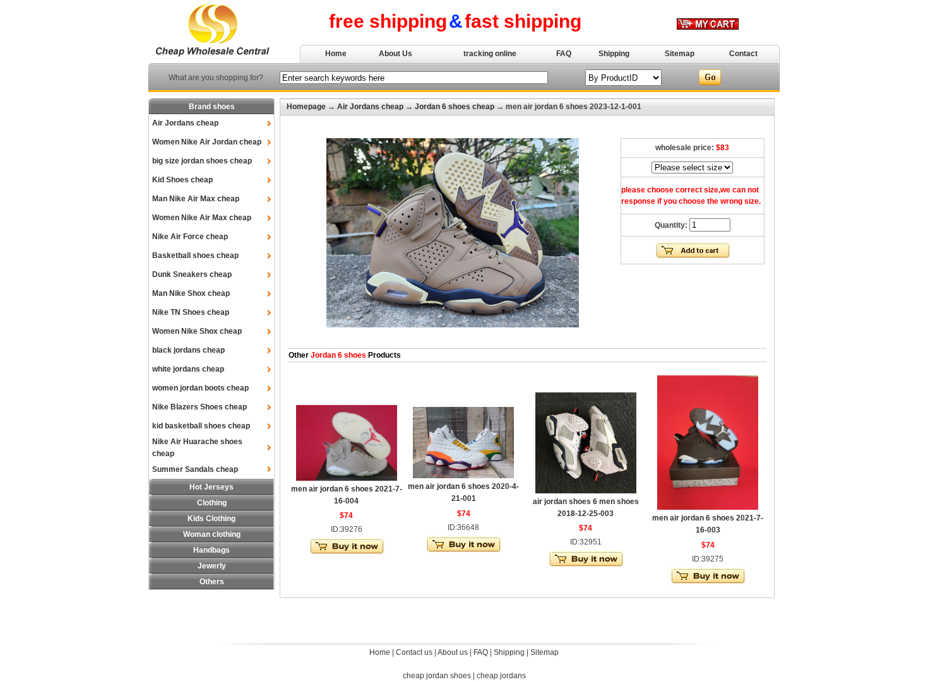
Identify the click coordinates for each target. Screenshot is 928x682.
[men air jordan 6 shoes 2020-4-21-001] (463, 475)
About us (452, 652)
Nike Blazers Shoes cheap (199, 407)
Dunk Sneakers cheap (192, 274)
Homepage (306, 106)
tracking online (489, 53)
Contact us (414, 652)
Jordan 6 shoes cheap (454, 106)
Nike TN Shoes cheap (190, 312)
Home (336, 53)
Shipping (613, 53)
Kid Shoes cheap (182, 179)
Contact (743, 53)
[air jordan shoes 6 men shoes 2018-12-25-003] (585, 490)
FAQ (563, 53)
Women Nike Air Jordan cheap (206, 142)
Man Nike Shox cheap (191, 293)
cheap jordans (501, 675)
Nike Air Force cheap (190, 236)
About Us (395, 53)
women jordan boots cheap (200, 388)
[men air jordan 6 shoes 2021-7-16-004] (346, 478)
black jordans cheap (188, 350)
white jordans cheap (188, 369)
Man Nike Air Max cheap (195, 198)
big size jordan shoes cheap (202, 160)
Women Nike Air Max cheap (201, 217)
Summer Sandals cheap (195, 469)
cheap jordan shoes (437, 675)
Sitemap (679, 53)
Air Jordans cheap (185, 123)
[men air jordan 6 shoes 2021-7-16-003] (707, 507)
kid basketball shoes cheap (201, 425)
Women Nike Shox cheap (197, 331)
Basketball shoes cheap (195, 255)
